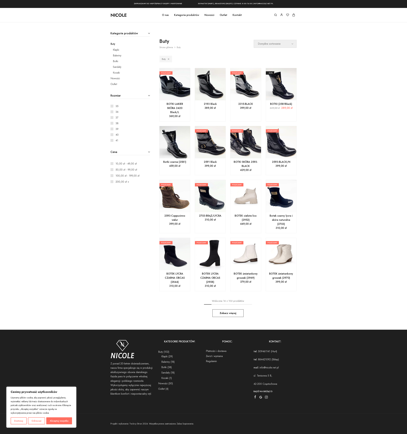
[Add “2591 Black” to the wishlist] (214, 153)
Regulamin (211, 361)
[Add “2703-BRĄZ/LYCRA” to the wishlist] (214, 207)
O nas (165, 15)
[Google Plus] (261, 397)
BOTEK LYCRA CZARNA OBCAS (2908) (210, 278)
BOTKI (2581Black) (281, 104)
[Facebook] (255, 397)
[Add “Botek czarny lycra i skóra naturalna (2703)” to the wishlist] (285, 207)
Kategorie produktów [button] (186, 15)
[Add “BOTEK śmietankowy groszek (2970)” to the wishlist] (285, 265)
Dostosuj (18, 420)
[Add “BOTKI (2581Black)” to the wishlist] (285, 95)
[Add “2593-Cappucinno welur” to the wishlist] (179, 207)
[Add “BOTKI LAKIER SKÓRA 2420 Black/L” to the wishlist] (179, 95)
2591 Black (210, 162)
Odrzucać (36, 420)
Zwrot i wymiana (214, 356)
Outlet (223, 15)
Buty (164, 59)
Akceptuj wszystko (59, 420)
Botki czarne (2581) (174, 162)
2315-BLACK (245, 104)
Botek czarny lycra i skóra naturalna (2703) (281, 220)
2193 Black (210, 104)
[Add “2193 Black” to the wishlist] (214, 95)
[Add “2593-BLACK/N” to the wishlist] (285, 153)
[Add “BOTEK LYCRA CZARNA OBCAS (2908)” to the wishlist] (214, 265)
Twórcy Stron (135, 423)
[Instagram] (266, 397)
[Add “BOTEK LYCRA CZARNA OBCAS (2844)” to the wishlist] (179, 265)
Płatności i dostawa (216, 351)
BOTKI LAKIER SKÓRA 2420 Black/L (175, 108)
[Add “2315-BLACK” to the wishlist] (249, 95)
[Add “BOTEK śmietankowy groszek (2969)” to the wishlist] (249, 265)
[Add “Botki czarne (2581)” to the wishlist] (179, 153)
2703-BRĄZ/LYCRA (210, 216)
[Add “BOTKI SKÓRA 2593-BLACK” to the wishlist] (249, 153)
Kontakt (237, 15)
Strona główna (166, 47)
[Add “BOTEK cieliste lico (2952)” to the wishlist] (249, 207)
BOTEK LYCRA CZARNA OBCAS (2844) (175, 278)
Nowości (209, 15)
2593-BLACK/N (281, 162)
